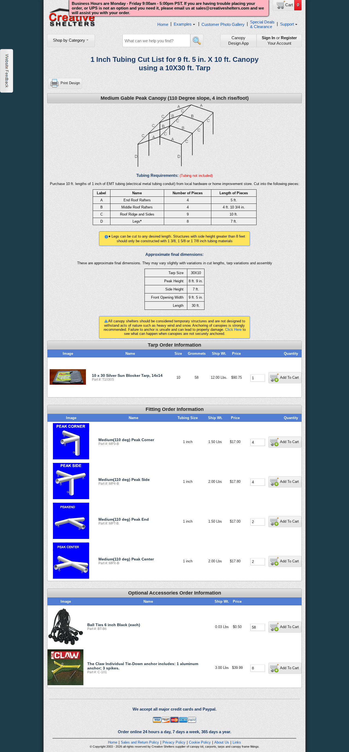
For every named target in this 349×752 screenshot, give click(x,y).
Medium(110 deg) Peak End (123, 519)
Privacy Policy (174, 742)
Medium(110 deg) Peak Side (124, 479)
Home (162, 24)
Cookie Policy (200, 742)
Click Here (233, 330)
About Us (221, 742)
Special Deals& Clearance (262, 24)
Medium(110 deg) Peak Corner (126, 440)
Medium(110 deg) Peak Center (126, 559)
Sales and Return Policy (140, 742)
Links (237, 742)
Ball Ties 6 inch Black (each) (113, 625)
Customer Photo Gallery (223, 24)
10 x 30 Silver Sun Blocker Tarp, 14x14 (127, 375)
